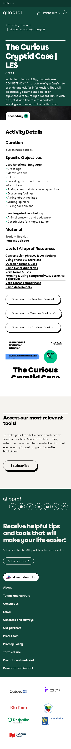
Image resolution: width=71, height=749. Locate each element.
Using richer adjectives (22, 268)
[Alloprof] (14, 12)
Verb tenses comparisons (23, 283)
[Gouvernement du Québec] (18, 692)
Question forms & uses (21, 264)
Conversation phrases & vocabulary (31, 255)
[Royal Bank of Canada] (52, 721)
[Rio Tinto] (18, 708)
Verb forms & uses (18, 272)
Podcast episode (17, 240)
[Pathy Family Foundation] (52, 692)
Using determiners (19, 287)
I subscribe (20, 466)
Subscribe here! (18, 561)
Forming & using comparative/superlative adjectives (35, 277)
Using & (23, 259)
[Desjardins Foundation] (18, 721)
